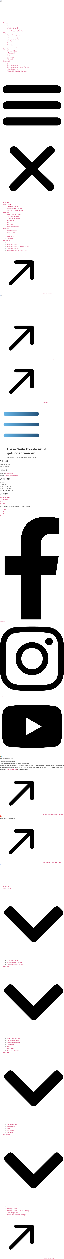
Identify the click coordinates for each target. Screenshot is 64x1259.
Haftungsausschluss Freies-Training (18, 67)
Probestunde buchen (13, 39)
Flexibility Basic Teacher (14, 29)
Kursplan (6, 23)
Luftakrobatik (11, 53)
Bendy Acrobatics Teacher (15, 31)
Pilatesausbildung (12, 27)
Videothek (10, 59)
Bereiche (6, 49)
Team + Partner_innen (13, 35)
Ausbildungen (7, 25)
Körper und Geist (12, 51)
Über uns (6, 33)
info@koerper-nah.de (11, 475)
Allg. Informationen (13, 37)
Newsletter (13, 46)
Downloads (6, 61)
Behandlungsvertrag (13, 69)
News (8, 43)
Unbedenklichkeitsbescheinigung (17, 71)
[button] (32, 136)
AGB (8, 63)
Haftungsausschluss (13, 65)
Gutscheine (10, 41)
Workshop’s (10, 57)
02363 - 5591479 (10, 473)
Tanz (8, 55)
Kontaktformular (12, 769)
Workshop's (3, 503)
